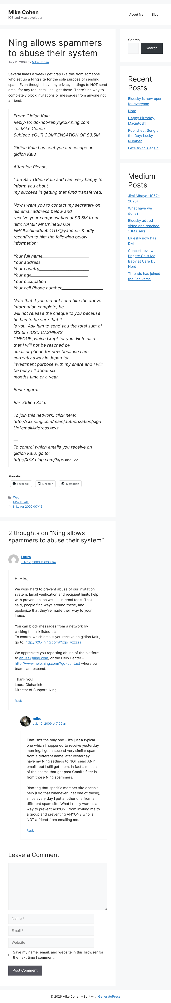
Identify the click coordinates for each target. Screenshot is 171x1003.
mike (37, 719)
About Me (136, 14)
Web (16, 497)
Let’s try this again (143, 148)
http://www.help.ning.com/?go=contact (47, 663)
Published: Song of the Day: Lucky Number (144, 135)
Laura (26, 557)
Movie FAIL (21, 502)
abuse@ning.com (33, 658)
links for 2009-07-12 (27, 506)
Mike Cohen (23, 12)
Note (132, 111)
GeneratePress (109, 996)
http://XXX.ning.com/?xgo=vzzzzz (53, 642)
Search (134, 40)
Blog (155, 14)
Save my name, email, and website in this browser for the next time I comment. (58, 955)
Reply (19, 700)
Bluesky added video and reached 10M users (144, 225)
